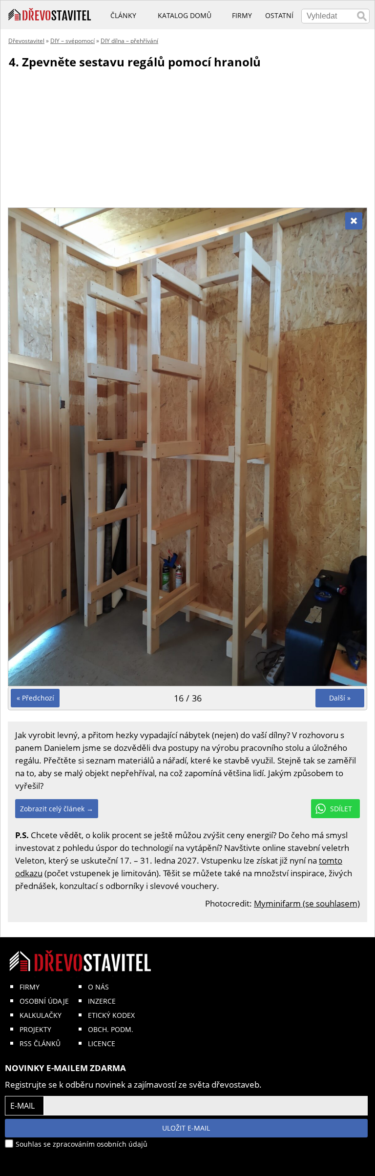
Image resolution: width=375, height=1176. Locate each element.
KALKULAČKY (41, 1015)
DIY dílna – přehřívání (129, 41)
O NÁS (98, 986)
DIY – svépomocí (72, 41)
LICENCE (101, 1043)
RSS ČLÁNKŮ (40, 1043)
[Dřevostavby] (50, 14)
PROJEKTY (35, 1029)
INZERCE (102, 1001)
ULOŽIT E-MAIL (186, 1128)
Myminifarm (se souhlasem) (307, 903)
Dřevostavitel (26, 41)
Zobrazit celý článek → (56, 808)
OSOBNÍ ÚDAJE (44, 1001)
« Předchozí (35, 697)
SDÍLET (341, 808)
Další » (340, 697)
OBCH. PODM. (110, 1029)
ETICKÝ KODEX (111, 1015)
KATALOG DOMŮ (184, 15)
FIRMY (30, 986)
